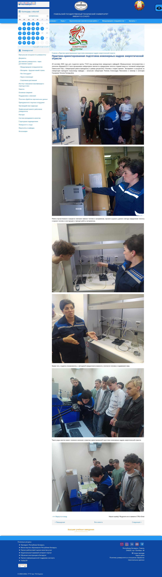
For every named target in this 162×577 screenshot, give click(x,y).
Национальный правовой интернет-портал (36, 553)
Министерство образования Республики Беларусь (39, 547)
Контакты (132, 21)
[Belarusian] (19, 3)
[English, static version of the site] (22, 3)
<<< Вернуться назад (60, 516)
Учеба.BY (24, 560)
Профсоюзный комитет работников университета (30, 110)
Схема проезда (138, 553)
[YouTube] (137, 546)
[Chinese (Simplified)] (26, 3)
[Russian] (30, 3)
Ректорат (22, 115)
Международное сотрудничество (113, 21)
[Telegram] (142, 546)
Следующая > (137, 522)
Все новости (98, 522)
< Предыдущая (60, 522)
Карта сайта (140, 555)
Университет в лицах (26, 125)
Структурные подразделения (28, 121)
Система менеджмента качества (29, 118)
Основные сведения (25, 92)
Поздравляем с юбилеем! (27, 96)
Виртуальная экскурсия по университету (32, 55)
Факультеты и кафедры (26, 128)
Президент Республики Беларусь (32, 545)
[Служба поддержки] (121, 546)
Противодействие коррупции (28, 106)
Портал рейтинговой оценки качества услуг (36, 550)
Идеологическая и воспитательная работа (84, 21)
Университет (27, 50)
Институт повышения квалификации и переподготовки (31, 85)
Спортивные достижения (28, 80)
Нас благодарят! (25, 73)
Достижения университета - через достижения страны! (30, 63)
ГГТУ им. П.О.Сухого (35, 574)
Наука (63, 21)
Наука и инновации (26, 77)
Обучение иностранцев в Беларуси (33, 555)
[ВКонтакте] (132, 546)
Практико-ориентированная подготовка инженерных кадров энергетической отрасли (87, 53)
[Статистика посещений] (23, 567)
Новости (21, 89)
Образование (51, 21)
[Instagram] (127, 546)
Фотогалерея (23, 131)
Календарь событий (30, 11)
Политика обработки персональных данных (33, 99)
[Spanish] (33, 3)
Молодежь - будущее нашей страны (32, 70)
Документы (22, 58)
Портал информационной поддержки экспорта (38, 558)
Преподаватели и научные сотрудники (31, 102)
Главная (54, 53)
